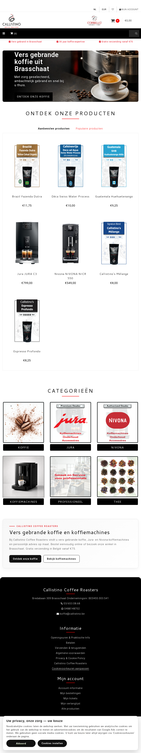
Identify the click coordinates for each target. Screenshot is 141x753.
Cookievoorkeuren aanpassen (70, 668)
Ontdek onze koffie (33, 96)
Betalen (70, 642)
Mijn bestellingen (70, 693)
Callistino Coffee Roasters (70, 663)
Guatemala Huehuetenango (114, 196)
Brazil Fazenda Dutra (27, 196)
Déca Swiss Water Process (70, 196)
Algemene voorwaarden (70, 653)
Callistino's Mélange (114, 274)
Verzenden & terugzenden (70, 648)
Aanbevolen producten (54, 128)
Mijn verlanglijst (70, 703)
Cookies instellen (52, 743)
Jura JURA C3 (27, 274)
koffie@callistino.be (72, 613)
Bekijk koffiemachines (61, 558)
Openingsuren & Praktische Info (70, 637)
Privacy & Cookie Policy (70, 658)
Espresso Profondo (27, 351)
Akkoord (21, 743)
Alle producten (70, 708)
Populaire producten (89, 128)
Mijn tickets (70, 698)
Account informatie (70, 688)
